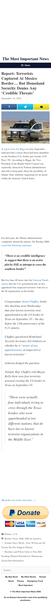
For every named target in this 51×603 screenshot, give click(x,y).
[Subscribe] (41, 107)
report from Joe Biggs (14, 149)
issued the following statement (16, 245)
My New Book (11, 577)
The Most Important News (25, 59)
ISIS (21, 538)
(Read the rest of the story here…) (18, 500)
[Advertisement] (25, 28)
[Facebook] (9, 107)
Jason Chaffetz (30, 301)
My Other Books (28, 577)
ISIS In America (33, 538)
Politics (8, 534)
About (11, 581)
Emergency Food (35, 581)
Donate (42, 577)
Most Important (25, 585)
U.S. (15, 534)
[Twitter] (25, 107)
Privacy (20, 581)
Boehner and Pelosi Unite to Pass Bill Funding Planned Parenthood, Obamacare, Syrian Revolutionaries (22, 556)
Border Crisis (11, 538)
